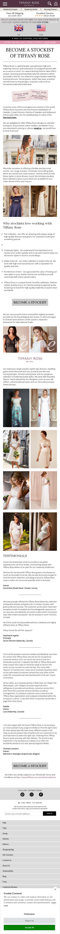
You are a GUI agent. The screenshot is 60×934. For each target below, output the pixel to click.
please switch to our (30, 22)
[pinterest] (22, 794)
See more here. (10, 117)
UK (18, 34)
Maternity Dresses (10, 9)
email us (38, 128)
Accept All (29, 928)
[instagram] (31, 794)
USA (41, 34)
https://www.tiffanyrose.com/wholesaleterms (36, 777)
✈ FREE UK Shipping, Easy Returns (30, 38)
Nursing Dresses (50, 9)
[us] (41, 32)
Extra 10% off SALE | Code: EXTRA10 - (30, 42)
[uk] (18, 32)
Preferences (29, 914)
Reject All (29, 921)
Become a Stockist (30, 302)
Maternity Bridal (31, 9)
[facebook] (40, 794)
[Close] (54, 22)
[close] (55, 889)
